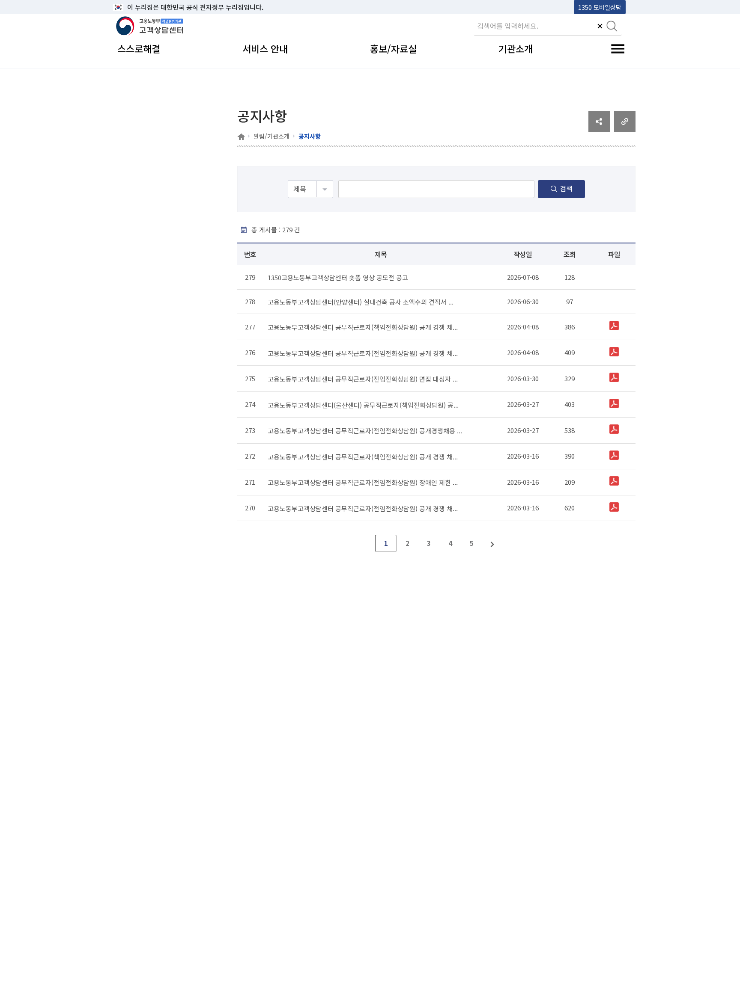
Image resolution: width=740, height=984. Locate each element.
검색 (566, 188)
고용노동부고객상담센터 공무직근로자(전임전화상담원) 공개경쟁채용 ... (365, 430)
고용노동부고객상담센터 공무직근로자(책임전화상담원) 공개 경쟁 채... (363, 327)
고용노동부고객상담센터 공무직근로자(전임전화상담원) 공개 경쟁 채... (363, 352)
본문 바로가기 (134, 7)
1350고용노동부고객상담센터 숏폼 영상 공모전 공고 (338, 277)
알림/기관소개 (271, 136)
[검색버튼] (612, 27)
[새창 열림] (599, 129)
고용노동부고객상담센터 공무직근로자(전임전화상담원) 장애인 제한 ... (363, 482)
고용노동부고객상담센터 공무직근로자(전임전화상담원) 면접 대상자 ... (363, 378)
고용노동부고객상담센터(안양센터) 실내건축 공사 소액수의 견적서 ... (361, 301)
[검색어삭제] (600, 27)
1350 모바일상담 (599, 7)
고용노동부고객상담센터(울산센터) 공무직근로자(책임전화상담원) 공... (363, 404)
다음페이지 (493, 543)
